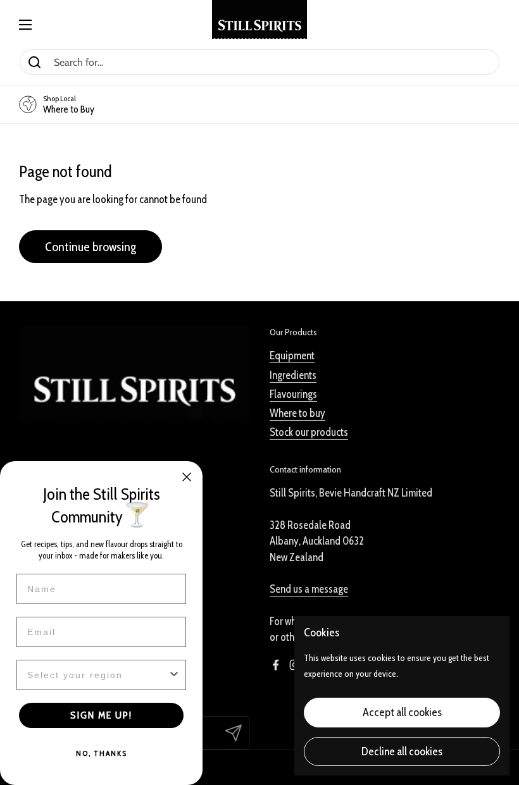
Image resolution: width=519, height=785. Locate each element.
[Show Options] (174, 674)
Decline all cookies (401, 751)
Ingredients (293, 375)
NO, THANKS (101, 753)
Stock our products (309, 432)
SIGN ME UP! (101, 715)
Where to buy (297, 413)
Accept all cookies (402, 712)
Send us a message (309, 589)
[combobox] (97, 674)
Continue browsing (90, 246)
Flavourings (293, 394)
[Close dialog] (186, 476)
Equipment (292, 355)
